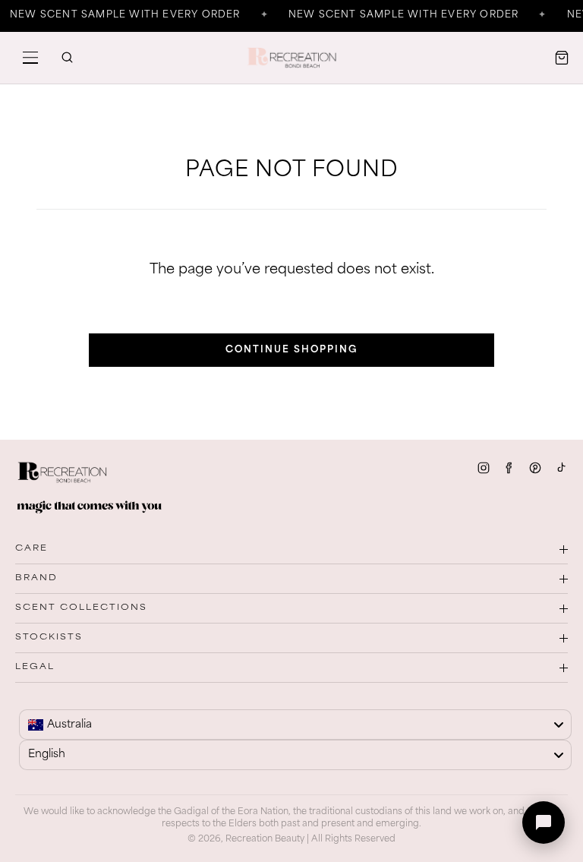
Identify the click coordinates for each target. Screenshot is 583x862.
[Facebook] (509, 468)
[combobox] (295, 724)
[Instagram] (483, 468)
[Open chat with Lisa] (543, 822)
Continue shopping (291, 350)
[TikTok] (561, 468)
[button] (30, 57)
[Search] (67, 57)
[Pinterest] (535, 468)
